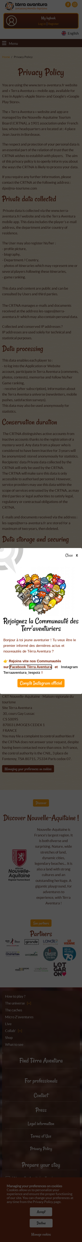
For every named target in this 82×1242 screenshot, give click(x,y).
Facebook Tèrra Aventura (31, 667)
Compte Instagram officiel (41, 683)
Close (69, 555)
